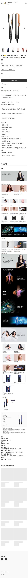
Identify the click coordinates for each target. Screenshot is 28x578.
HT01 (8, 155)
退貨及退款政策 (6, 571)
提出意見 (3, 574)
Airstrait (13, 155)
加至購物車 (14, 80)
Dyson (3, 155)
